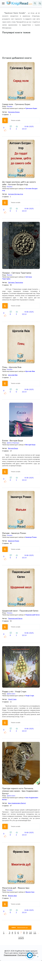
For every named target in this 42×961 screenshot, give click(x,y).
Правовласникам (10, 955)
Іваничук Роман (31, 537)
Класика (9, 106)
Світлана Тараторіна (15, 282)
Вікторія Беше (30, 445)
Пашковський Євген (32, 615)
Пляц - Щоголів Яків (11, 367)
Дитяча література (13, 443)
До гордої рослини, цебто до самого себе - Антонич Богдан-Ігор (19, 183)
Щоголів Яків (30, 371)
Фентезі (9, 275)
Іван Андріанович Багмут (17, 803)
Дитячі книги (11, 694)
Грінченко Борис (31, 108)
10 (30, 932)
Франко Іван (29, 892)
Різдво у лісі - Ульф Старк (14, 691)
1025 (21, 937)
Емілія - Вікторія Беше (12, 440)
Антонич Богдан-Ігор (15, 194)
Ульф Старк (29, 696)
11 (34, 932)
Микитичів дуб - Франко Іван (15, 888)
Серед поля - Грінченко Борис (16, 104)
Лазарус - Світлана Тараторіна (16, 273)
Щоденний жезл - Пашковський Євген (20, 610)
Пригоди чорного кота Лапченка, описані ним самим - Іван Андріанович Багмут (20, 791)
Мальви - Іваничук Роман (14, 533)
